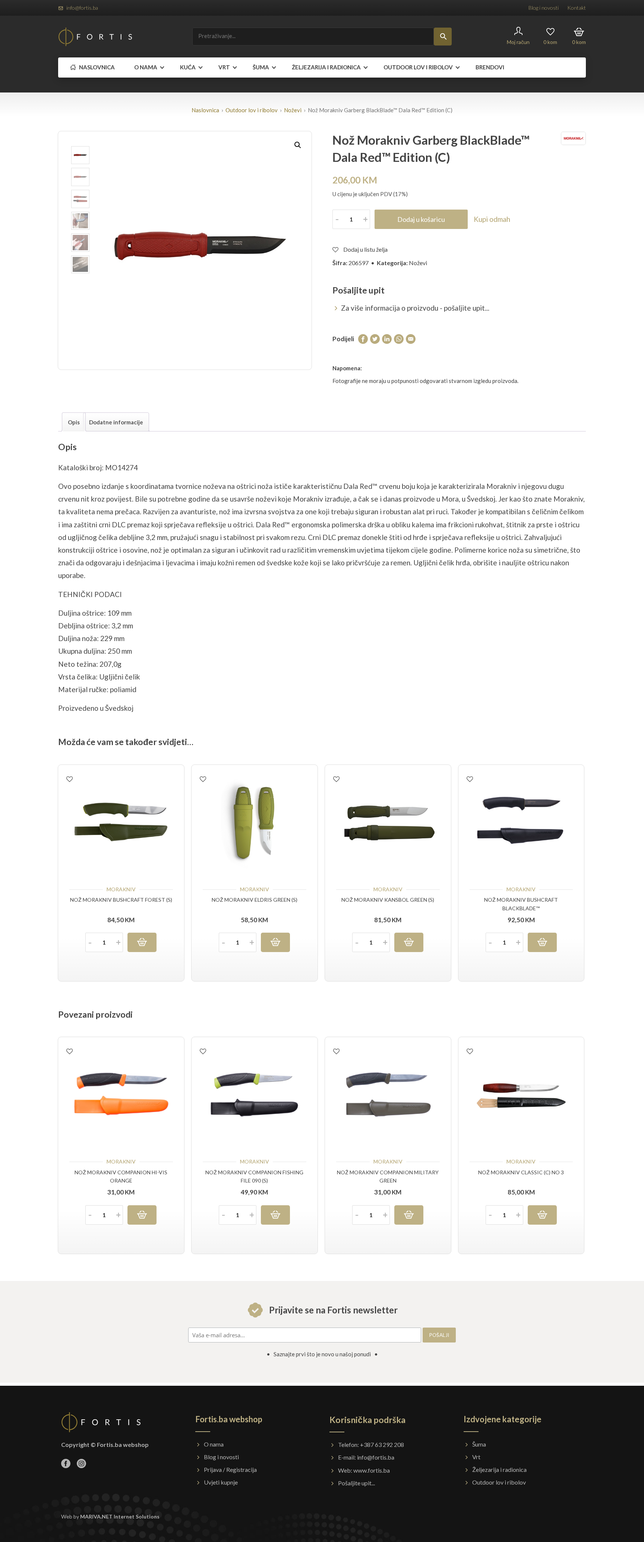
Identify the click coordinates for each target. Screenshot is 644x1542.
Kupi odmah (492, 219)
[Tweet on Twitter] (375, 338)
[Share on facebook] (363, 338)
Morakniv (121, 889)
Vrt (224, 67)
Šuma (261, 67)
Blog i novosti (543, 7)
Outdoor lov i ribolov (251, 110)
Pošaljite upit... (356, 1482)
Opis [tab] (74, 422)
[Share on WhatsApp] (399, 338)
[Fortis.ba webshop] (95, 36)
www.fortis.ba (371, 1470)
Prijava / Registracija (230, 1469)
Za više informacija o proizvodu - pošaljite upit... (415, 308)
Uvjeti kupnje (221, 1482)
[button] (297, 145)
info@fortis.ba (82, 7)
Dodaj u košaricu (421, 219)
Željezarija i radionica (326, 67)
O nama (145, 67)
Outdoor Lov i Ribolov (418, 67)
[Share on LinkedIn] (387, 338)
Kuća (188, 67)
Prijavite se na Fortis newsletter (332, 1309)
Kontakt (576, 7)
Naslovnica (96, 67)
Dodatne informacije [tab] (116, 422)
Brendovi (490, 67)
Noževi (293, 110)
